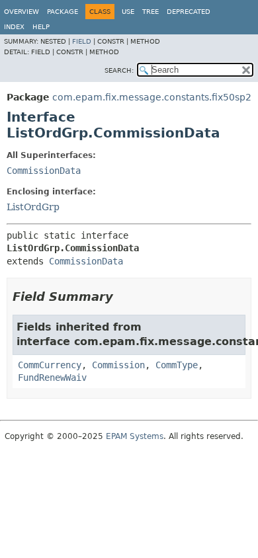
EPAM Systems (134, 436)
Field (81, 41)
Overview (21, 11)
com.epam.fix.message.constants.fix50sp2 (151, 97)
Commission (118, 365)
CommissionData (44, 170)
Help (41, 26)
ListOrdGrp (33, 207)
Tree (150, 11)
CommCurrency (49, 365)
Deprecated (188, 11)
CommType (176, 365)
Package (62, 11)
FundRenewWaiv (52, 377)
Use (128, 11)
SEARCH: (119, 70)
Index (14, 26)
